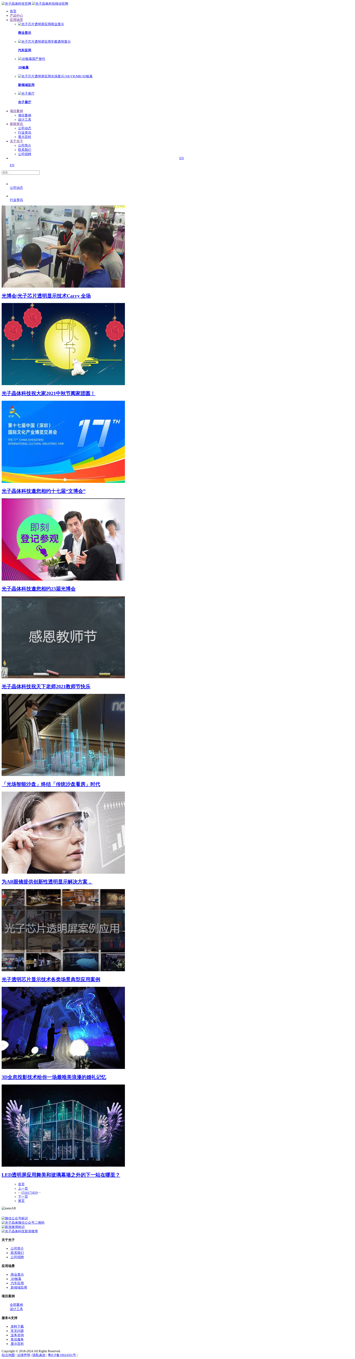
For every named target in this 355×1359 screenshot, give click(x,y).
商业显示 (17, 1274)
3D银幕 (16, 1279)
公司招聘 (24, 154)
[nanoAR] (16, 3)
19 (36, 1192)
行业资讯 (24, 132)
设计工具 (24, 119)
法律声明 (23, 1355)
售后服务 (17, 1339)
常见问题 (17, 1331)
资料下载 (17, 1326)
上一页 (23, 1188)
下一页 (23, 1196)
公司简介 (24, 145)
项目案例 (24, 115)
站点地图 (8, 1355)
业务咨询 (17, 1335)
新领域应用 (19, 1287)
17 (29, 1192)
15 (22, 1192)
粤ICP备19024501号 (62, 1355)
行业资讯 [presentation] (16, 200)
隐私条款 (39, 1355)
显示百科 (24, 137)
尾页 (21, 1201)
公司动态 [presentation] (16, 187)
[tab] (50, 184)
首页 (21, 1184)
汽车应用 (17, 1283)
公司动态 (24, 128)
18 (32, 1192)
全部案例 (16, 1304)
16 (26, 1192)
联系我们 (24, 150)
